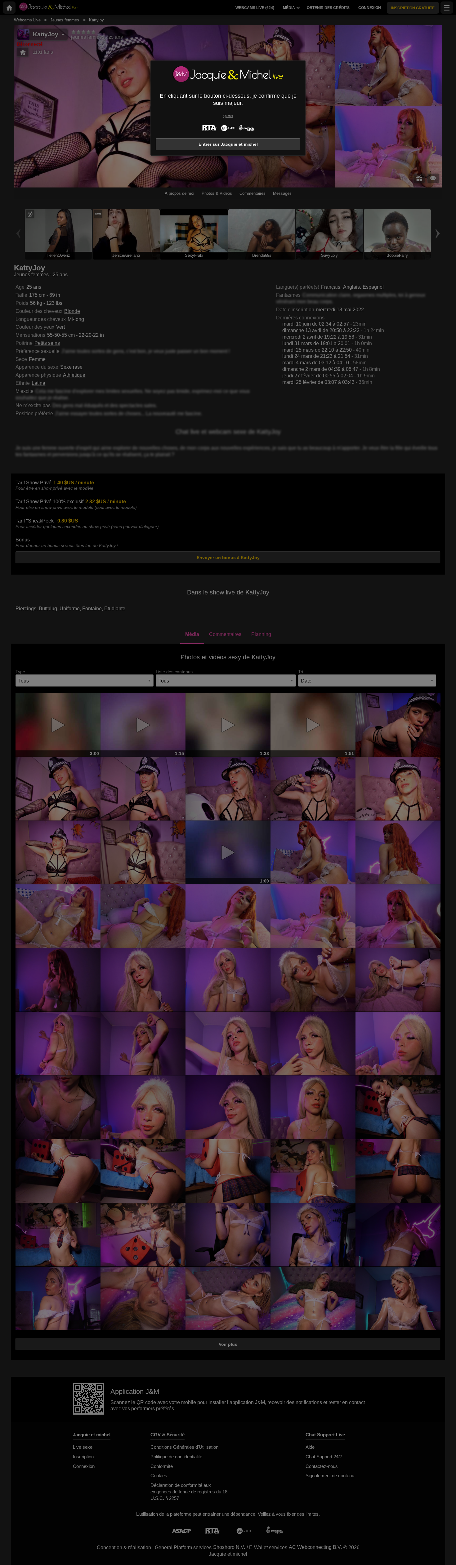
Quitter (228, 116)
